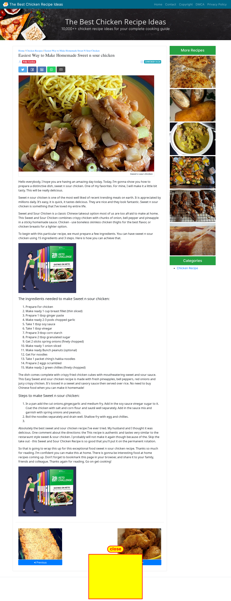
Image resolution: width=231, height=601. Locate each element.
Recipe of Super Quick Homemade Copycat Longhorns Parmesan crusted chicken (192, 70)
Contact (170, 4)
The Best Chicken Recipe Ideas (35, 4)
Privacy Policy (217, 4)
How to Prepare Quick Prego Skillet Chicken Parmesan (192, 238)
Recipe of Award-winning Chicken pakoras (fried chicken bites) (139, 542)
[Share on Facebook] (32, 69)
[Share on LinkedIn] (42, 69)
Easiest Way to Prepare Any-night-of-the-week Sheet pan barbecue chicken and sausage (192, 171)
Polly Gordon (29, 61)
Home (158, 4)
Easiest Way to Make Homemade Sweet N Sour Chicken (72, 50)
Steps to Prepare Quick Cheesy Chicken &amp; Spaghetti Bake (40, 542)
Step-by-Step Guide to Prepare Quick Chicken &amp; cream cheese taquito (192, 104)
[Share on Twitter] (22, 69)
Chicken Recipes (34, 50)
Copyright (186, 4)
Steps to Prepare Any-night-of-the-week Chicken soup (192, 137)
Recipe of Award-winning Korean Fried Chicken (189, 205)
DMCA (200, 4)
